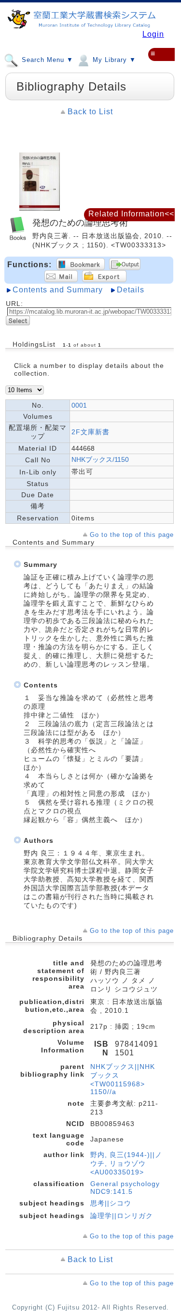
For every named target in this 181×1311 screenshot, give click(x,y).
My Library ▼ (113, 60)
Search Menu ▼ (46, 60)
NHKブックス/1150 (100, 459)
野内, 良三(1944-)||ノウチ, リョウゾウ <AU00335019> (126, 1163)
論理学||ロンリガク (121, 1216)
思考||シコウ (110, 1203)
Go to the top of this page (132, 534)
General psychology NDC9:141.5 (125, 1187)
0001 (79, 405)
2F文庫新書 (90, 432)
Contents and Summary (58, 290)
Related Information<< (131, 214)
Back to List (90, 111)
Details (130, 290)
